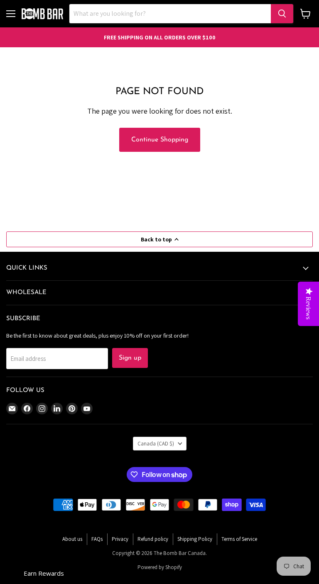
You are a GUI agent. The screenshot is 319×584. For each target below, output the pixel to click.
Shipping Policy (194, 539)
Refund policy (152, 539)
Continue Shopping (159, 139)
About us (72, 539)
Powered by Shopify (159, 567)
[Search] (282, 13)
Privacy (120, 539)
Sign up (130, 358)
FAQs (97, 539)
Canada (155, 443)
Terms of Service (239, 539)
